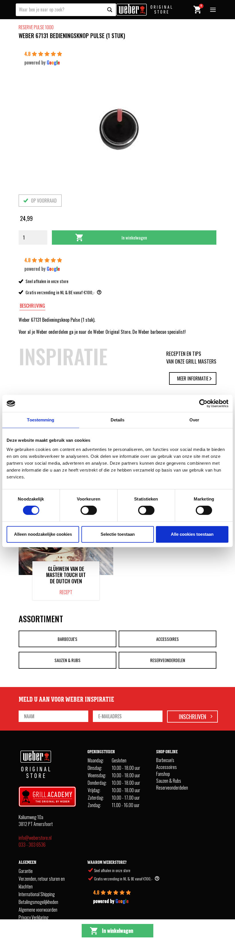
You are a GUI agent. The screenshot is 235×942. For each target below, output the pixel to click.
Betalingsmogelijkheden (38, 901)
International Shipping (37, 894)
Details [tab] (118, 419)
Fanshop (163, 773)
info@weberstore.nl (35, 837)
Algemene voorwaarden (38, 909)
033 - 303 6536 (32, 844)
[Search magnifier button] (109, 9)
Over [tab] (194, 419)
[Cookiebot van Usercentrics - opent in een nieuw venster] (203, 403)
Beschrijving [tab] (32, 305)
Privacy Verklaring (33, 917)
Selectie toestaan (118, 534)
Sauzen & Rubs (67, 660)
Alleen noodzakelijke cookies (43, 534)
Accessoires (167, 639)
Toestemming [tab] (40, 419)
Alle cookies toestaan (192, 534)
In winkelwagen (134, 237)
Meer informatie (192, 378)
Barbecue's (67, 639)
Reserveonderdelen (167, 660)
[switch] (89, 510)
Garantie (26, 871)
